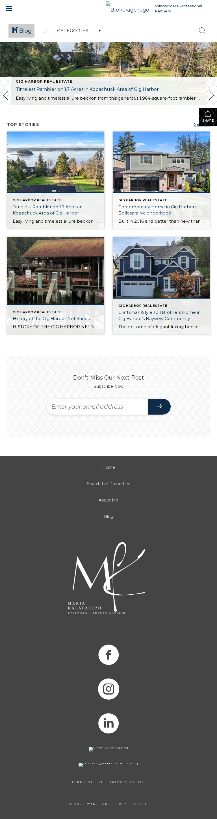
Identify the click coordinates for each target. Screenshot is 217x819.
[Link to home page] (127, 8)
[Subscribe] (159, 407)
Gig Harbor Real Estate (44, 81)
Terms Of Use (88, 782)
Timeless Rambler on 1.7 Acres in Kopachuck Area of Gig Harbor (87, 89)
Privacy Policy (127, 782)
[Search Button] (202, 30)
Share (208, 120)
